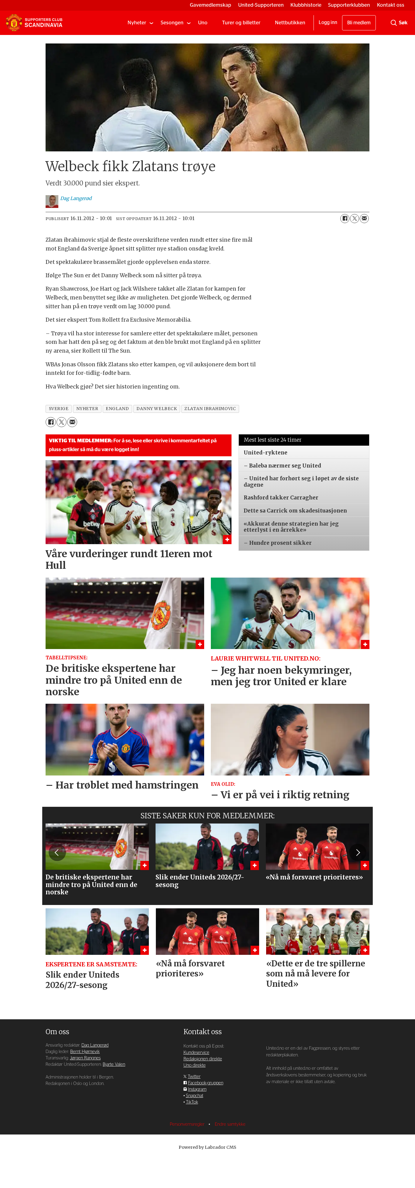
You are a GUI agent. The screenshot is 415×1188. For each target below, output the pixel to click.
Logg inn (328, 22)
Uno (203, 22)
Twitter (194, 1076)
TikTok (192, 1102)
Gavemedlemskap (210, 5)
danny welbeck (156, 408)
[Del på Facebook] (344, 218)
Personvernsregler (188, 1124)
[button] (57, 852)
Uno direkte (194, 1065)
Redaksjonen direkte (202, 1059)
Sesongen (172, 22)
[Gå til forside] (34, 23)
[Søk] (393, 22)
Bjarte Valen (114, 1064)
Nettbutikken (290, 22)
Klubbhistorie (305, 5)
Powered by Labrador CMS (207, 1147)
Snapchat (194, 1095)
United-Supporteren (261, 5)
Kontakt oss (390, 5)
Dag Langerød (94, 1045)
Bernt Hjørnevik (85, 1051)
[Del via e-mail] (364, 218)
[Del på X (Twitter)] (354, 218)
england (117, 408)
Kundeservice (196, 1052)
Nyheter (137, 22)
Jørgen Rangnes (85, 1058)
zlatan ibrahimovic (210, 408)
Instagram (197, 1089)
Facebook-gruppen (205, 1083)
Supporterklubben (349, 5)
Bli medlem (359, 22)
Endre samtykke (230, 1124)
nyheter (87, 408)
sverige (59, 408)
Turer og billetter (241, 22)
